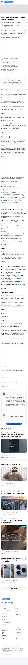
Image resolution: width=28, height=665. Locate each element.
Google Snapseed (10, 194)
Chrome (13, 233)
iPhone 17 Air (18, 614)
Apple (3, 370)
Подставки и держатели (7, 624)
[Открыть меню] (2, 2)
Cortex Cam (11, 200)
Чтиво (3, 636)
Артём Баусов (5, 457)
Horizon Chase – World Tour (16, 278)
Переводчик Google (6, 123)
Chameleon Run (18, 284)
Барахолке (21, 343)
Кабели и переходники (6, 622)
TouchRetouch (14, 197)
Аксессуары (5, 630)
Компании (4, 635)
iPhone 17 (17, 611)
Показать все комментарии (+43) (14, 423)
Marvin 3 (12, 241)
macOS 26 (17, 610)
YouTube (11, 238)
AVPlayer (10, 237)
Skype (6, 117)
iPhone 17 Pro (18, 613)
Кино (3, 638)
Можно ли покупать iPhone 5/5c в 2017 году (12, 80)
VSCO (14, 195)
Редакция (18, 637)
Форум (3, 633)
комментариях (12, 389)
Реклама (18, 638)
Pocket (12, 235)
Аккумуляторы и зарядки (7, 611)
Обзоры (4, 608)
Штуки (3, 619)
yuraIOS (7, 393)
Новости (4, 629)
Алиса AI (4, 514)
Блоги (3, 632)
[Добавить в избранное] (2, 26)
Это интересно (16, 370)
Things (10, 128)
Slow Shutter (13, 202)
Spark (11, 122)
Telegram (10, 117)
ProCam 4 (19, 188)
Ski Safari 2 (19, 269)
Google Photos (13, 192)
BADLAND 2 (15, 281)
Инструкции (18, 629)
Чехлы (3, 618)
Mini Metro (18, 266)
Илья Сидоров (6, 485)
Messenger (15, 117)
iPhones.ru (5, 654)
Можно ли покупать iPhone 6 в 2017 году (12, 83)
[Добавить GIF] (6, 386)
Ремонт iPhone (19, 634)
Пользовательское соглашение (8, 644)
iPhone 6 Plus (8, 370)
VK (18, 117)
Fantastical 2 (10, 130)
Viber (3, 117)
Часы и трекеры (5, 616)
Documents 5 (14, 125)
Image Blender (13, 199)
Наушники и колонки (6, 610)
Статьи (3, 627)
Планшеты (4, 615)
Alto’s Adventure (19, 272)
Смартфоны (4, 613)
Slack (10, 116)
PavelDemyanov (9, 415)
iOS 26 (16, 608)
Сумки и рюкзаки (5, 621)
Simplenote (10, 126)
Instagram (4, 191)
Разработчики (18, 632)
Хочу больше (14, 588)
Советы (21, 370)
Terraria (16, 282)
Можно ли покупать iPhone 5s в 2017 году (12, 82)
